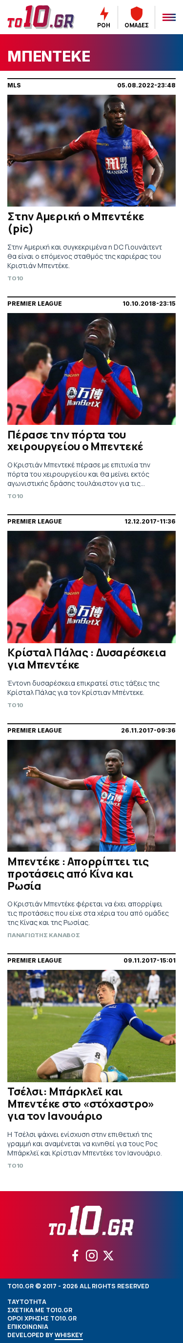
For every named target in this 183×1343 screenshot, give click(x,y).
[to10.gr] (41, 17)
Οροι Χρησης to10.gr (42, 1318)
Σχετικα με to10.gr (39, 1310)
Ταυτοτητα (26, 1302)
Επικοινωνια (27, 1326)
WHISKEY (69, 1335)
